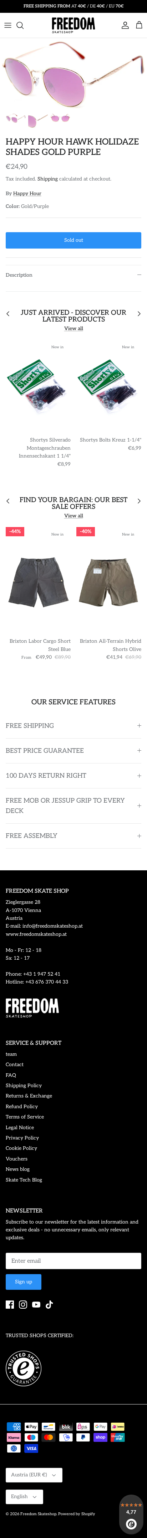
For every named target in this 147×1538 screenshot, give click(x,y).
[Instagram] (23, 1304)
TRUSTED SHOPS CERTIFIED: (40, 1336)
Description (19, 275)
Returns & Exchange (29, 1096)
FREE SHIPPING (30, 726)
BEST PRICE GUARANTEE (45, 751)
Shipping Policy (24, 1086)
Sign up (23, 1282)
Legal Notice (20, 1128)
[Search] (23, 25)
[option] (73, 73)
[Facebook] (10, 1304)
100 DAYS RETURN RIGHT (46, 776)
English (19, 1496)
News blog (18, 1169)
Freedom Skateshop (38, 1514)
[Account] (123, 25)
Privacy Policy (22, 1138)
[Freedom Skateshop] (73, 25)
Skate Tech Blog (24, 1180)
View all (73, 328)
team (11, 1054)
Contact (15, 1065)
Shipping (47, 179)
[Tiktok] (49, 1304)
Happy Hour (27, 194)
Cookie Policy (21, 1148)
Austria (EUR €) (29, 1475)
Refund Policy (22, 1107)
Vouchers (16, 1159)
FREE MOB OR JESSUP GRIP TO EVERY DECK (65, 806)
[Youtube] (36, 1304)
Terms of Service (25, 1117)
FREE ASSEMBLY (31, 836)
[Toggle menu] (8, 25)
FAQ (11, 1075)
